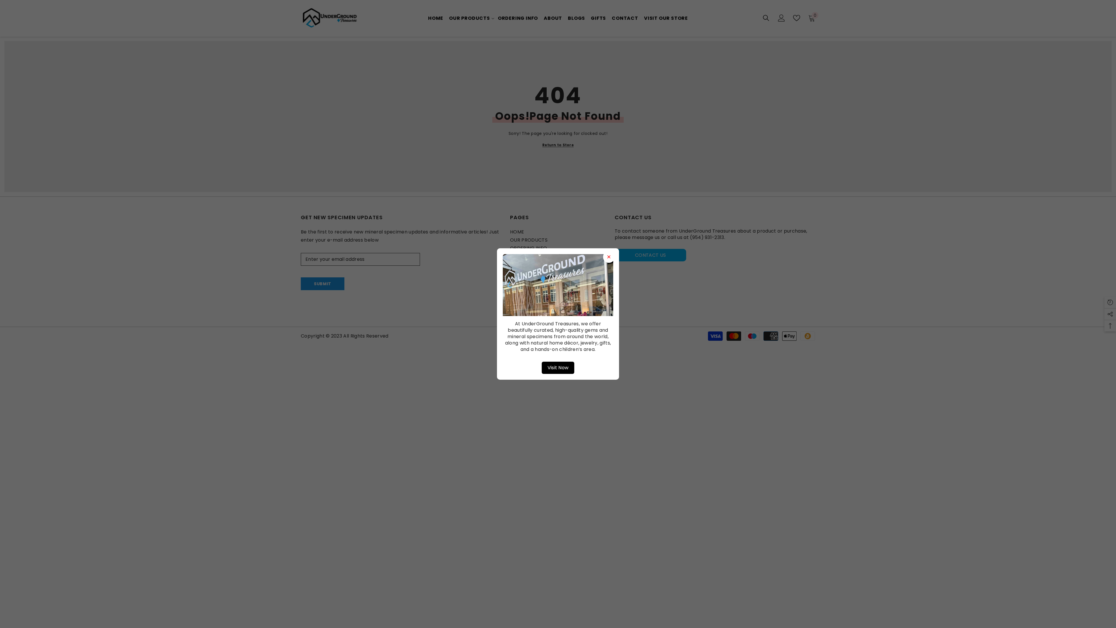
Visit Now (558, 367)
